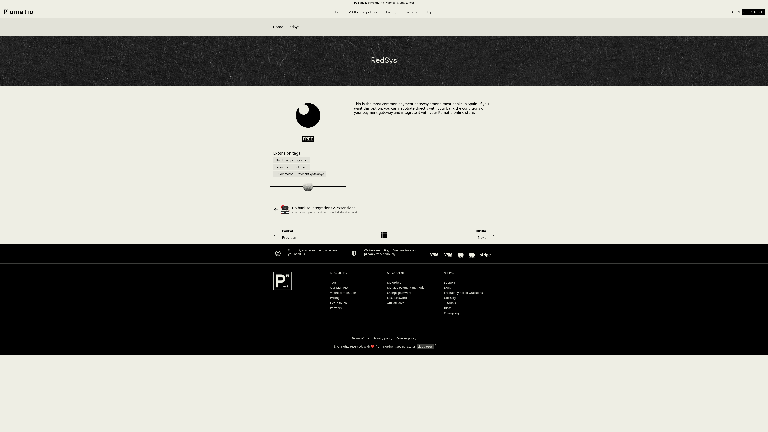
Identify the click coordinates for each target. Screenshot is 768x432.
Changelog (451, 313)
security (382, 250)
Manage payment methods (405, 287)
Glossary (450, 298)
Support (449, 282)
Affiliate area (395, 303)
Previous (289, 234)
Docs (447, 287)
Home (278, 26)
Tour (333, 282)
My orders (394, 282)
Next (481, 234)
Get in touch (338, 303)
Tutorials (450, 303)
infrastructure (400, 250)
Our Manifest (339, 287)
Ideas (447, 308)
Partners (336, 308)
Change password (399, 293)
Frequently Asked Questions (463, 293)
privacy (369, 254)
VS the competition (343, 293)
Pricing (335, 298)
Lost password (397, 298)
